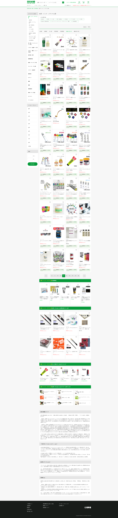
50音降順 (62, 31)
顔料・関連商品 (31, 25)
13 (72, 275)
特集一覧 (45, 5)
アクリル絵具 (31, 29)
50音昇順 (56, 31)
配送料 (28, 507)
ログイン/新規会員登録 (71, 2)
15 (78, 275)
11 (66, 275)
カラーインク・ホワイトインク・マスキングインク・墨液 (32, 37)
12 (69, 275)
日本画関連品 (31, 40)
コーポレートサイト (63, 503)
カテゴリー (29, 5)
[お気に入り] (79, 2)
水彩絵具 (30, 27)
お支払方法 (29, 509)
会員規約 (29, 505)
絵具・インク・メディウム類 (46, 280)
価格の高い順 (69, 31)
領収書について (46, 507)
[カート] (84, 2)
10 (63, 275)
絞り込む (33, 163)
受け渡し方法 (29, 511)
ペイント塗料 (31, 31)
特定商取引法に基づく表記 (48, 503)
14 (75, 275)
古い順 (50, 31)
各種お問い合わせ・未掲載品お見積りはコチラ (81, 5)
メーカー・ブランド (37, 5)
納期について (45, 505)
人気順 (40, 31)
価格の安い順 (76, 31)
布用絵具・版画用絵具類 (32, 34)
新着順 (45, 31)
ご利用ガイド (68, 5)
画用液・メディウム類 (32, 23)
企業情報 (61, 505)
